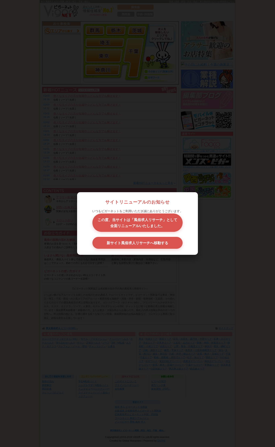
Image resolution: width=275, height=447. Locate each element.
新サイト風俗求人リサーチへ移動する (137, 242)
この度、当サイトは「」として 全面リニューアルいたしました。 (137, 222)
